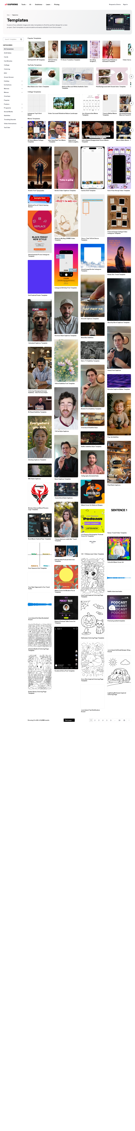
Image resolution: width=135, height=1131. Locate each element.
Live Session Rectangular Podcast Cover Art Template (92, 535)
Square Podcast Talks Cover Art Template (65, 622)
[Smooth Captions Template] (93, 296)
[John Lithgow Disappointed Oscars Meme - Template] (98, 130)
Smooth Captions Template (90, 318)
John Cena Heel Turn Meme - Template (57, 141)
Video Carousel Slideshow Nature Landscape (63, 113)
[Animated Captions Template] (40, 320)
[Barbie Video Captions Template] (66, 168)
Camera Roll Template (88, 190)
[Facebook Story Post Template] (66, 648)
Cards (6, 57)
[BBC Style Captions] (40, 470)
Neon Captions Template (63, 479)
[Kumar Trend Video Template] (119, 510)
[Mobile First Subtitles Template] (93, 386)
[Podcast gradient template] (119, 607)
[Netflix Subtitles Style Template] (93, 438)
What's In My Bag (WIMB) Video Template (65, 239)
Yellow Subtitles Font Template (65, 383)
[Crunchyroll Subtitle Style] (93, 419)
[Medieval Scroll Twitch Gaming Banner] (40, 198)
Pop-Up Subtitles (113, 437)
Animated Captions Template (37, 343)
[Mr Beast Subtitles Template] (40, 403)
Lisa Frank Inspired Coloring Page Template (92, 596)
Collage (6, 65)
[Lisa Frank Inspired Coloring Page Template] (93, 575)
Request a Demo (115, 4)
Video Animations (10, 123)
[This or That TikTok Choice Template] (93, 215)
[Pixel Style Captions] (119, 462)
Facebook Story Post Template (65, 671)
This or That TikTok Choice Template (90, 239)
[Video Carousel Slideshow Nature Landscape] (64, 103)
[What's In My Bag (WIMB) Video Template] (66, 215)
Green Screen (9, 77)
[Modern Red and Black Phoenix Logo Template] (40, 494)
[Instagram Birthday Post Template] (66, 265)
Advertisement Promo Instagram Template (39, 255)
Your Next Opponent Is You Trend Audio (39, 587)
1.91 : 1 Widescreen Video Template (92, 554)
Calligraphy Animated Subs (90, 476)
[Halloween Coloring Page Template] (93, 618)
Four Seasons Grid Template (37, 568)
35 (124, 720)
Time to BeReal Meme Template (110, 114)
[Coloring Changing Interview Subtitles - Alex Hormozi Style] (40, 368)
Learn (48, 4)
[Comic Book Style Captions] (66, 489)
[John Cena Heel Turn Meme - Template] (57, 130)
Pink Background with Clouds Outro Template (111, 86)
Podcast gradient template (116, 621)
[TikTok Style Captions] (66, 408)
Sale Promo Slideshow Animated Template (109, 60)
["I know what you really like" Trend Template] (66, 519)
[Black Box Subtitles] (93, 329)
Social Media (8, 112)
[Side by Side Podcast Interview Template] (66, 551)
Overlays (7, 96)
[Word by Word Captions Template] (119, 299)
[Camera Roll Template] (93, 168)
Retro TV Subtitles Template (90, 361)
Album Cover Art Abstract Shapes (91, 505)
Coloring (7, 69)
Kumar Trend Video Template (117, 533)
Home (8, 15)
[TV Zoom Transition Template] (74, 49)
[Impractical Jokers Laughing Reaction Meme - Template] (73, 130)
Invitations (7, 85)
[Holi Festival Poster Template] (40, 277)
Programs (7, 108)
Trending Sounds (10, 119)
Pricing (56, 4)
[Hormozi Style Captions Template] (66, 313)
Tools (23, 4)
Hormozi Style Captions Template (65, 335)
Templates (15, 15)
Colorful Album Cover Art (116, 562)
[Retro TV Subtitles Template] (93, 350)
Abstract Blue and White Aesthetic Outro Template (75, 87)
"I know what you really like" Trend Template (66, 539)
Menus (6, 92)
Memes (6, 88)
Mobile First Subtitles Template (91, 409)
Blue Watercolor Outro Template (38, 86)
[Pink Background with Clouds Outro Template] (112, 76)
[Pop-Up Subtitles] (119, 414)
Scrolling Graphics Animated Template (93, 60)
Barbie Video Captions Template (65, 190)
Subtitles (7, 115)
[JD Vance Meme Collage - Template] (37, 130)
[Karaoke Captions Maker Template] (119, 381)
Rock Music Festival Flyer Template (39, 539)
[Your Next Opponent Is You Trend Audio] (40, 578)
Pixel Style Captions (114, 485)
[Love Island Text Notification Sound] (93, 696)
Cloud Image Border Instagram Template (91, 270)
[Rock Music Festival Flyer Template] (40, 525)
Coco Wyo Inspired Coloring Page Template (92, 679)
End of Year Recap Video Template (119, 190)
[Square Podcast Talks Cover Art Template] (66, 608)
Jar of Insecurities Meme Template (90, 114)
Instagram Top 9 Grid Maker (35, 114)
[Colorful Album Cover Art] (119, 548)
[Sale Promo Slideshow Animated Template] (111, 49)
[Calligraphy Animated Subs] (93, 462)
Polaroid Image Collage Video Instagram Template (118, 232)
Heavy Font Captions (114, 370)
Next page (68, 720)
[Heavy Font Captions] (119, 347)
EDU (5, 73)
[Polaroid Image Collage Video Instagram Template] (119, 212)
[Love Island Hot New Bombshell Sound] (40, 604)
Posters (6, 104)
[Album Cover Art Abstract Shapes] (93, 492)
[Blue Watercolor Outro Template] (43, 76)
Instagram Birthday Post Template (66, 288)
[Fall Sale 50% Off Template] (37, 49)
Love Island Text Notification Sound (90, 710)
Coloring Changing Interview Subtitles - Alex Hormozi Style (37, 391)
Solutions (38, 4)
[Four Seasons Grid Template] (40, 555)
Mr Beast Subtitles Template (37, 412)
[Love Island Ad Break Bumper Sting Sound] (119, 636)
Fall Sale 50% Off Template (36, 60)
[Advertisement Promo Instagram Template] (40, 232)
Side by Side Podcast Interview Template (65, 560)
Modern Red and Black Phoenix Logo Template (38, 508)
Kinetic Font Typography (36, 190)
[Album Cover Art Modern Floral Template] (66, 577)
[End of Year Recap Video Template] (119, 168)
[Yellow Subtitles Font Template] (66, 360)
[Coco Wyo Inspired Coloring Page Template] (93, 659)
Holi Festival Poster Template (37, 295)
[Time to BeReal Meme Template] (110, 103)
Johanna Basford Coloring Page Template (38, 649)
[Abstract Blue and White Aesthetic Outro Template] (78, 76)
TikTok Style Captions (62, 431)
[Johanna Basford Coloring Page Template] (40, 635)
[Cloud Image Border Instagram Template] (93, 256)
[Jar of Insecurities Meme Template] (91, 103)
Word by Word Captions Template (118, 322)
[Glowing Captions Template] (40, 437)
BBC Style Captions (34, 478)
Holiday (6, 81)
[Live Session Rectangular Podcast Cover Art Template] (93, 521)
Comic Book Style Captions (64, 498)
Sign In (125, 4)
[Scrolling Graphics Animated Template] (95, 49)
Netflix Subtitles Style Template (91, 446)
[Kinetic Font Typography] (40, 168)
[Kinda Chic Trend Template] (119, 255)
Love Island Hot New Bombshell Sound (38, 618)
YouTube (7, 127)
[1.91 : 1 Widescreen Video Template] (93, 546)
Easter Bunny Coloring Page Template (37, 692)
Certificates (8, 61)
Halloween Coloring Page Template (92, 638)
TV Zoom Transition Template (70, 60)
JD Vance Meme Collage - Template (36, 141)
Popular (6, 100)
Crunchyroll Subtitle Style (89, 427)
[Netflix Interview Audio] (119, 578)
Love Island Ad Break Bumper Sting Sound (119, 650)
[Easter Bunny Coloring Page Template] (40, 672)
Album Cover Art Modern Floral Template (65, 591)
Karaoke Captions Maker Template (119, 389)
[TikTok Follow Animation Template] (53, 49)
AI (30, 4)
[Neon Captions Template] (66, 456)
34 (119, 720)
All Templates (9, 49)
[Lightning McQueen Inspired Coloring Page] (119, 673)
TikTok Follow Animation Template (52, 60)
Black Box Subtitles (87, 337)
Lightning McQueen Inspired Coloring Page (117, 693)
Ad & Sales (7, 53)
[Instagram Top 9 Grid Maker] (37, 103)
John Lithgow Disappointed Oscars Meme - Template (96, 141)
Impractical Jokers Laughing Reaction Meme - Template (73, 141)
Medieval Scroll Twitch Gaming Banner (38, 205)
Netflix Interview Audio (115, 591)
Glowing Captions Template (37, 460)
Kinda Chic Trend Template (116, 274)
